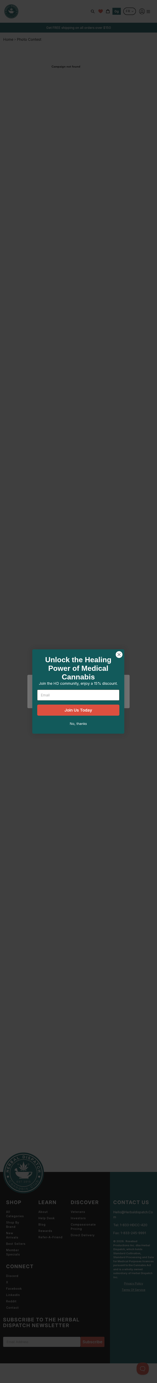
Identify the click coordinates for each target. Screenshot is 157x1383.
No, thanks (78, 724)
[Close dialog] (119, 654)
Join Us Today (78, 710)
